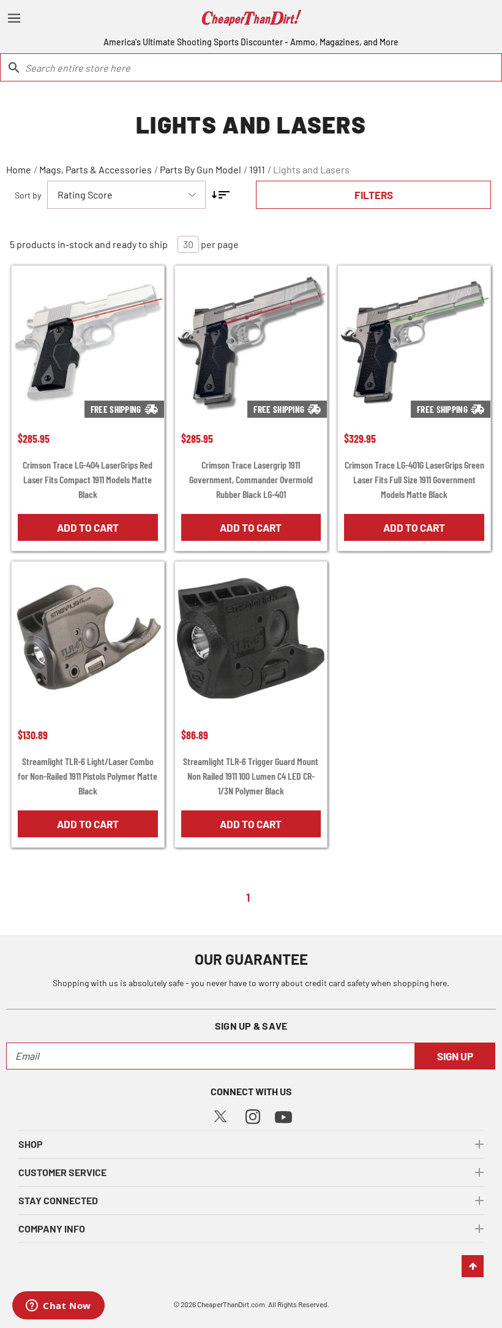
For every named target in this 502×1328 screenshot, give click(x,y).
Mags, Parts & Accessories (95, 169)
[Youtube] (283, 1116)
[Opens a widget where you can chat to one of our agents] (58, 1306)
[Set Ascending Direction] (221, 195)
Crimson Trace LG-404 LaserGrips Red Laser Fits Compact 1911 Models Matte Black (87, 479)
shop (30, 1144)
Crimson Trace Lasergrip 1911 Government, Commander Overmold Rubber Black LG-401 (251, 479)
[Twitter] (220, 1115)
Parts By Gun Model (200, 169)
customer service (62, 1172)
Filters (373, 195)
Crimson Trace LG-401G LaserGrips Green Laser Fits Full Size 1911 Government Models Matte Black (414, 479)
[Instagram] (252, 1115)
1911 (257, 169)
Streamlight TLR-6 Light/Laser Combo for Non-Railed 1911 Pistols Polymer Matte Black (87, 775)
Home (18, 169)
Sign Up (455, 1056)
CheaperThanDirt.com (231, 1304)
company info (51, 1228)
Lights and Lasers (311, 169)
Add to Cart (88, 527)
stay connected (58, 1200)
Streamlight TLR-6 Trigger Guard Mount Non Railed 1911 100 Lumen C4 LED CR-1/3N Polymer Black (250, 775)
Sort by (28, 195)
